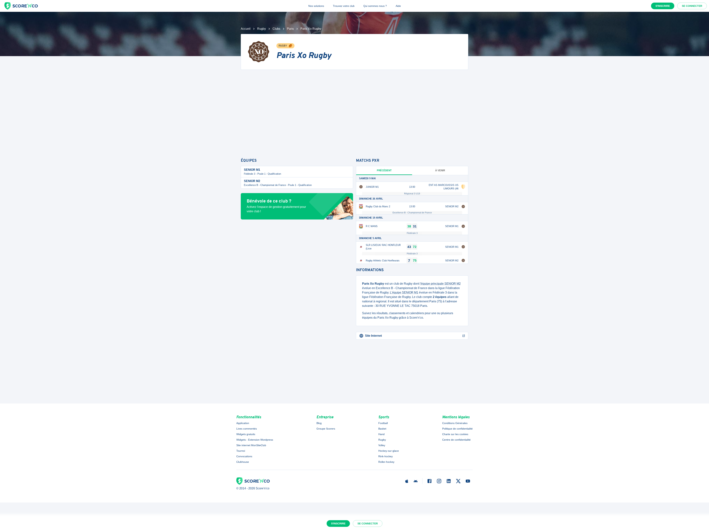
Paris (290, 28)
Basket (382, 428)
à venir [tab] (440, 170)
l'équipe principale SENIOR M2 (440, 283)
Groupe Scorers (325, 428)
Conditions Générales (454, 423)
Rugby (261, 28)
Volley (381, 445)
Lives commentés (246, 428)
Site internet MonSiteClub (251, 445)
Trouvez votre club (343, 5)
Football (383, 423)
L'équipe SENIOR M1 (404, 292)
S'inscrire (662, 5)
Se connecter (692, 5)
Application (242, 423)
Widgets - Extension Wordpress (254, 439)
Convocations (244, 456)
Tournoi (240, 450)
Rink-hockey (385, 456)
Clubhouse (242, 461)
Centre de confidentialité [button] (456, 439)
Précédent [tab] (384, 170)
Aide (398, 5)
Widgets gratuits (245, 434)
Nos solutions (316, 5)
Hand (381, 434)
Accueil (246, 28)
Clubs (276, 28)
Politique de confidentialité (457, 428)
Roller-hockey (386, 461)
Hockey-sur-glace (388, 450)
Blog (319, 423)
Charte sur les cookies (455, 434)
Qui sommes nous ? (375, 5)
